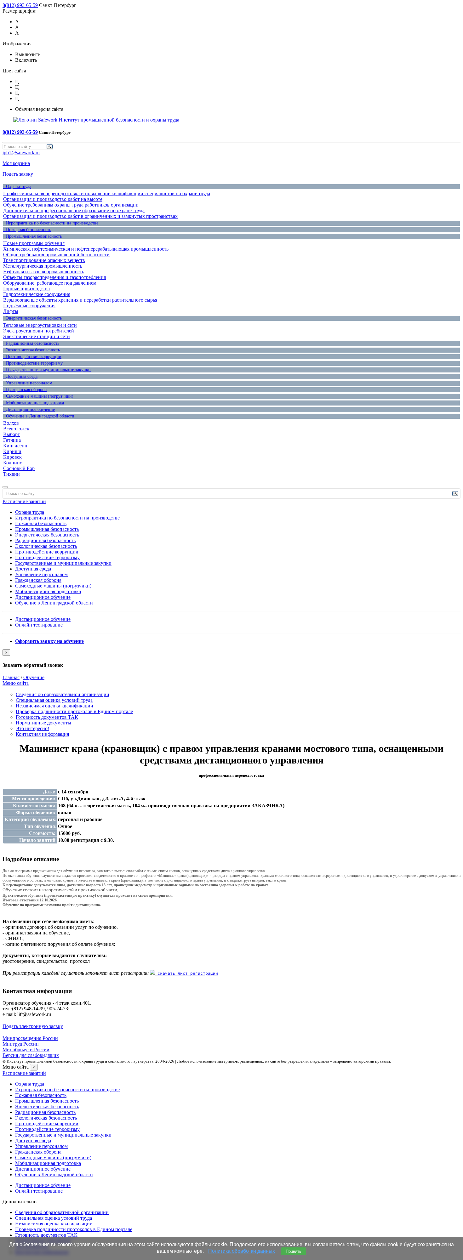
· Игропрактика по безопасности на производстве (50, 223)
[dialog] (231, 658)
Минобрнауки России (26, 1049)
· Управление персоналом (27, 383)
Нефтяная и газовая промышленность (43, 271)
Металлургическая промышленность (42, 266)
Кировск (12, 457)
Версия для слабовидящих (31, 1055)
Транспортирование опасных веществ (44, 260)
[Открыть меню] (5, 487)
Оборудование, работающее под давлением (49, 283)
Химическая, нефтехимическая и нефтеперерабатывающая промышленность (86, 249)
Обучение (33, 677)
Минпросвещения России (30, 1038)
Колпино (12, 462)
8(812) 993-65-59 (20, 5)
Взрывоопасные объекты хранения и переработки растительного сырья (80, 300)
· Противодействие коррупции (32, 356)
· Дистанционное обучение (29, 409)
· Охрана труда (17, 186)
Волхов (11, 423)
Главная (11, 677)
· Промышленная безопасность (32, 236)
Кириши (12, 451)
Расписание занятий (24, 501)
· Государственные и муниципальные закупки (47, 369)
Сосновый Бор (19, 468)
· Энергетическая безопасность (32, 318)
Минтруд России (21, 1044)
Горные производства (26, 288)
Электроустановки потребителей (38, 330)
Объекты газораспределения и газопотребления (54, 277)
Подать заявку (18, 174)
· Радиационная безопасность (31, 343)
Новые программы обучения (34, 243)
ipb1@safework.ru (21, 152)
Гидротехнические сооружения (36, 294)
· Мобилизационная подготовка (33, 402)
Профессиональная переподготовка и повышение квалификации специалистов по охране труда (106, 193)
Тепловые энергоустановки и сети (40, 325)
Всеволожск (16, 428)
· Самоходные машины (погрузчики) (38, 396)
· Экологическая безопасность (31, 350)
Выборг (11, 434)
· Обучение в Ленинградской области (38, 416)
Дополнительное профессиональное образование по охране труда (74, 210)
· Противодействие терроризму (33, 363)
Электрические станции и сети (36, 336)
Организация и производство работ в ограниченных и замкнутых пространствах (90, 216)
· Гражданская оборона (25, 389)
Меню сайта (16, 683)
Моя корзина (16, 163)
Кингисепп (15, 445)
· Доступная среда (20, 376)
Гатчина (12, 440)
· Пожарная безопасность (27, 229)
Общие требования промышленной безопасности (56, 254)
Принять (293, 1251)
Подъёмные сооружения (29, 305)
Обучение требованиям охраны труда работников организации (71, 204)
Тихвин (11, 474)
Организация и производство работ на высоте (52, 199)
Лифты (10, 311)
